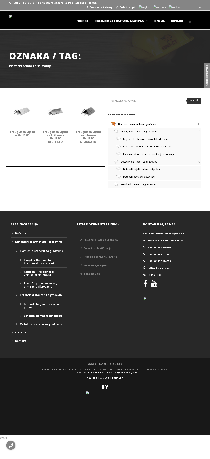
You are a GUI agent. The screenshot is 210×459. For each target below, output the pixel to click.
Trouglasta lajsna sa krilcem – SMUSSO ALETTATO (55, 137)
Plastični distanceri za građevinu (41, 251)
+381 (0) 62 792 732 (158, 254)
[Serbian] (175, 7)
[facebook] (194, 7)
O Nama (159, 21)
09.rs (98, 372)
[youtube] (200, 7)
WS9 (89, 372)
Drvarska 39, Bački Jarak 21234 (165, 240)
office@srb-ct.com (159, 267)
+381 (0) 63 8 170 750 (159, 261)
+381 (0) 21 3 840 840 (159, 247)
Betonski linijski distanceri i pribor (42, 305)
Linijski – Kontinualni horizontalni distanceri (39, 261)
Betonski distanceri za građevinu (41, 295)
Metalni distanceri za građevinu (41, 324)
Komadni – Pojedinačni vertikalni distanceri (39, 273)
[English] (144, 7)
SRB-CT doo (155, 274)
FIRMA (108, 372)
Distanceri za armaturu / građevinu (119, 21)
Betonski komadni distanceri (43, 316)
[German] (160, 7)
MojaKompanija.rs (126, 372)
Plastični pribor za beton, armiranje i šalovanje (40, 285)
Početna (82, 21)
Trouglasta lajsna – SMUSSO (22, 133)
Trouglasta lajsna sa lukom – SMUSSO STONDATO (88, 137)
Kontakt (177, 21)
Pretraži (194, 100)
